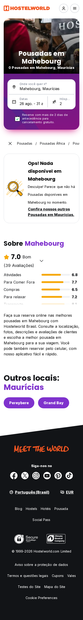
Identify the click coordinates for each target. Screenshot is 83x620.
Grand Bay (54, 403)
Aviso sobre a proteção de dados (41, 565)
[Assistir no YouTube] (47, 475)
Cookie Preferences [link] (41, 598)
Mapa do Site (54, 587)
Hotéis (46, 509)
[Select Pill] (63, 8)
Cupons (58, 576)
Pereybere (19, 403)
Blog (18, 509)
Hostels (31, 509)
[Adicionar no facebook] (14, 475)
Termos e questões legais (27, 576)
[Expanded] (10, 143)
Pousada (61, 509)
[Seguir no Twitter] (25, 475)
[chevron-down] (41, 260)
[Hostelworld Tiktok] (69, 475)
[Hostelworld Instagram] (36, 475)
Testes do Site (29, 587)
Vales (71, 576)
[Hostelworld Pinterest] (58, 475)
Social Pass (41, 520)
